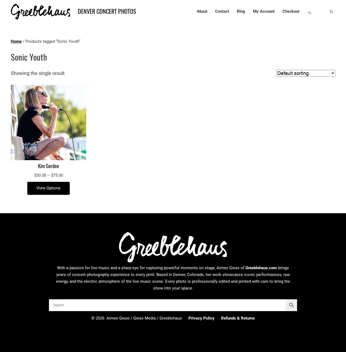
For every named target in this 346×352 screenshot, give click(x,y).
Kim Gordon (48, 166)
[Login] (322, 11)
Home (16, 41)
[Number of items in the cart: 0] (331, 12)
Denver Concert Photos (107, 11)
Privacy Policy (201, 318)
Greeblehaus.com (261, 267)
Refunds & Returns (238, 318)
